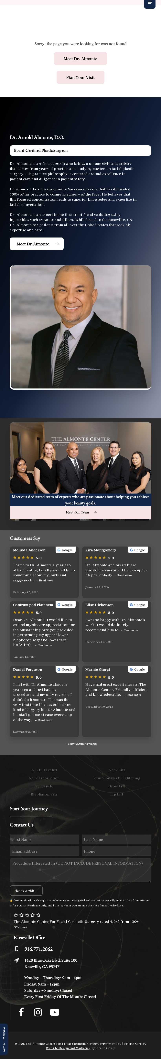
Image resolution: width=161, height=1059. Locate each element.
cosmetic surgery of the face (75, 194)
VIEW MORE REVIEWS (82, 743)
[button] (150, 2)
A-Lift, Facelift (44, 769)
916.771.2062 (38, 948)
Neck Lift (117, 769)
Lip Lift (116, 794)
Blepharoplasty (44, 794)
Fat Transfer (44, 785)
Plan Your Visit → (26, 890)
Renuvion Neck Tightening (116, 777)
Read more (46, 580)
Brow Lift (117, 785)
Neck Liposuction (44, 777)
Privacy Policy (110, 1044)
